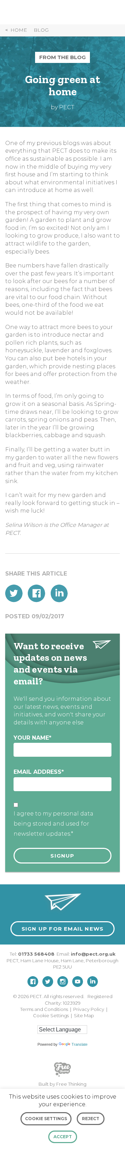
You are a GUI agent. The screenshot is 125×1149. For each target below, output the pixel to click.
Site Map (84, 1015)
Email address (39, 772)
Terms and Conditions (44, 1009)
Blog (41, 30)
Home (18, 30)
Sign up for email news (62, 928)
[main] (62, 442)
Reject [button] (90, 1118)
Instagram (62, 981)
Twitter (14, 593)
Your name (32, 737)
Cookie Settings (51, 1015)
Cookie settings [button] (46, 1118)
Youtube (77, 981)
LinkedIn (59, 593)
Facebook (36, 593)
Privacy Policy (88, 1009)
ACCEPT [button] (62, 1136)
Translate (80, 1044)
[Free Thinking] (62, 1076)
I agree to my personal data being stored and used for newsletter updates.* (53, 823)
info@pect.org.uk (93, 954)
